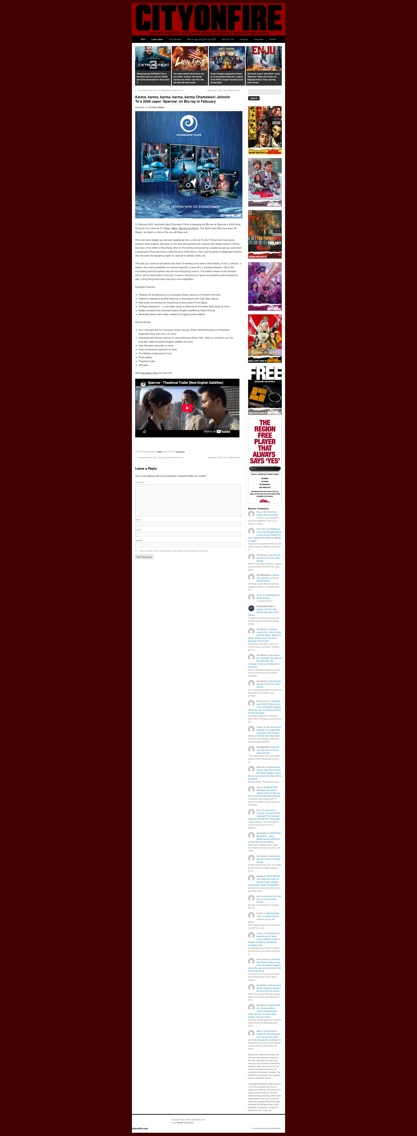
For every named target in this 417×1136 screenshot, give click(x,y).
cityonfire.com (140, 1128)
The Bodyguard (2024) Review (268, 596)
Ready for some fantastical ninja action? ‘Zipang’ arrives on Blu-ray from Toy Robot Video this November (264, 791)
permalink (180, 451)
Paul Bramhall (263, 574)
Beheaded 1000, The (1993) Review (225, 90)
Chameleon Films (149, 372)
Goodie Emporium (185, 1122)
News (159, 451)
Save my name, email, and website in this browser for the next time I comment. (174, 550)
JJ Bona (160, 107)
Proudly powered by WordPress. (266, 1128)
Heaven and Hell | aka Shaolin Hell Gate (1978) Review (263, 612)
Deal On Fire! (228, 39)
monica (260, 876)
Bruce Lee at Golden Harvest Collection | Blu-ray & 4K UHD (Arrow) (269, 988)
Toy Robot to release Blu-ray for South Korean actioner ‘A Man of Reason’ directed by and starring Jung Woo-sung (264, 939)
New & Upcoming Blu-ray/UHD (201, 39)
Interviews (258, 39)
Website (138, 540)
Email (138, 529)
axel (258, 1031)
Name (138, 519)
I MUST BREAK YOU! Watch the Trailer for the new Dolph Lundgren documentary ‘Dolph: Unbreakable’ (264, 880)
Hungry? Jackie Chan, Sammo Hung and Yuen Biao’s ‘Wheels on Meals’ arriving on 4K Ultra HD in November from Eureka (264, 635)
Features (244, 39)
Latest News (157, 39)
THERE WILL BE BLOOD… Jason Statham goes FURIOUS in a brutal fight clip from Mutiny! (264, 837)
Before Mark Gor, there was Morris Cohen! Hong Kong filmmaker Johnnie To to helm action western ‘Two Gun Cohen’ (264, 1011)
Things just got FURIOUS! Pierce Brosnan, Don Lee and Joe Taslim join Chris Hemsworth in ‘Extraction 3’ (264, 1035)
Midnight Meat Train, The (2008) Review (268, 914)
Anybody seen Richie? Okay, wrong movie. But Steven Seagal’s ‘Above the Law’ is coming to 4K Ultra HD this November (264, 707)
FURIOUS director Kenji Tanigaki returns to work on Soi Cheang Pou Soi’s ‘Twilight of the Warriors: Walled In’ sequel (264, 535)
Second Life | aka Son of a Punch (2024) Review (269, 557)
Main (143, 39)
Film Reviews (175, 39)
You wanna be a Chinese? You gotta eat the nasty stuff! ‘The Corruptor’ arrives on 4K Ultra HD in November (265, 661)
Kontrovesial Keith (265, 606)
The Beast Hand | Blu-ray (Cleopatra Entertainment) (159, 90)
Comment (140, 482)
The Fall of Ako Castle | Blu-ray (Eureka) (267, 513)
